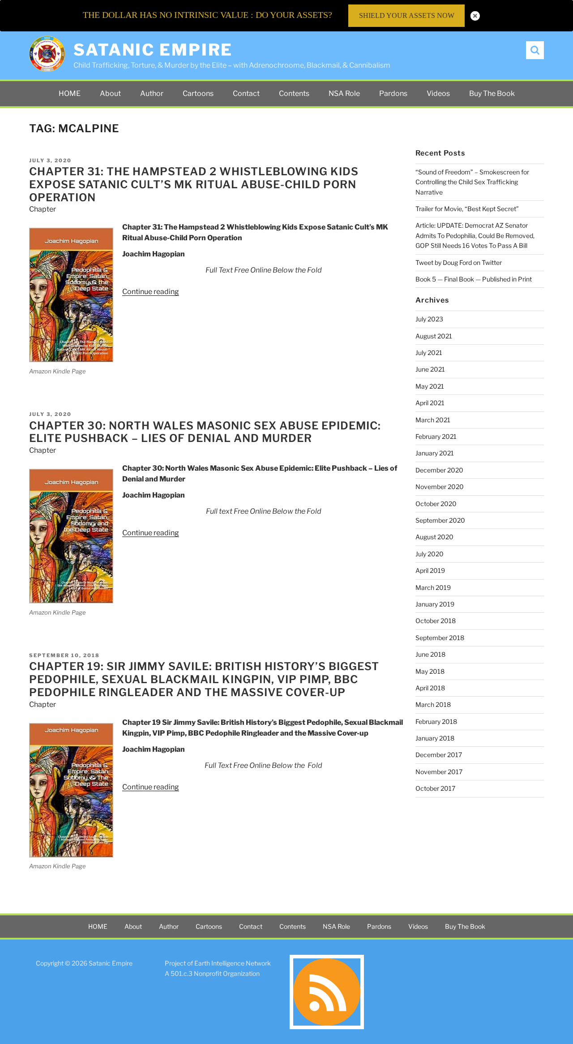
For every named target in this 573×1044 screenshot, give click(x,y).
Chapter (42, 209)
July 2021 (428, 352)
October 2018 (435, 620)
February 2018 (436, 721)
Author (151, 93)
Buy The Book (492, 93)
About (110, 93)
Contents (294, 93)
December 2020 (439, 470)
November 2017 (438, 771)
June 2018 (430, 654)
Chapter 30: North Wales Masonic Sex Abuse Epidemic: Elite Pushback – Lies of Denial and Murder (205, 432)
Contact (246, 93)
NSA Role (344, 93)
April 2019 (430, 570)
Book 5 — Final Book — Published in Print (473, 279)
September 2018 (439, 637)
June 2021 (430, 369)
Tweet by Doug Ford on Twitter (458, 262)
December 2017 (438, 754)
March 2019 (433, 587)
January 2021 (434, 453)
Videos (438, 93)
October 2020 (436, 503)
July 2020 (429, 554)
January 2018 (434, 738)
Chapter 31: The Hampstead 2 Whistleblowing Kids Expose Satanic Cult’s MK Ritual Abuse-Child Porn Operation (194, 184)
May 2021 (429, 386)
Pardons (393, 93)
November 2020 (439, 486)
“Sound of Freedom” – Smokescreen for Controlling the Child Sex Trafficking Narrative (472, 182)
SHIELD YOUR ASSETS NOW (406, 15)
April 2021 (430, 403)
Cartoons (198, 93)
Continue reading (150, 291)
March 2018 (433, 704)
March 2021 (432, 420)
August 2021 (433, 336)
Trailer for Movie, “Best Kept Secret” (467, 208)
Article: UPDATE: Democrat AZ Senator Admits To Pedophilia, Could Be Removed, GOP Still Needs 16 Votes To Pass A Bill (475, 235)
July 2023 (429, 319)
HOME (70, 93)
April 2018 (430, 688)
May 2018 (430, 671)
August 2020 (434, 537)
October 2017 (435, 788)
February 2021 (436, 436)
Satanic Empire (153, 50)
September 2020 (440, 520)
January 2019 (434, 604)
